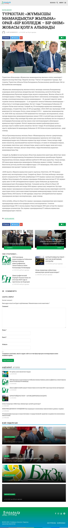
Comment (5, 306)
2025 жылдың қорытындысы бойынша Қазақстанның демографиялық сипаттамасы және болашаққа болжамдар (22, 262)
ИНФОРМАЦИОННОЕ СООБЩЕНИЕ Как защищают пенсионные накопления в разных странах (33, 409)
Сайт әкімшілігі (12, 32)
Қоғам (7, 456)
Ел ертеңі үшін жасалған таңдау (20, 372)
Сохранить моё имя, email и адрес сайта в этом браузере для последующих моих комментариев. (30, 354)
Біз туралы (51, 523)
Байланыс (61, 523)
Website (4, 344)
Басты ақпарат (7, 9)
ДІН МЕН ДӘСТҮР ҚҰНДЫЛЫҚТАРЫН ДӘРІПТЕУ (22, 458)
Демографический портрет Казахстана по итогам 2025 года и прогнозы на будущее (21, 278)
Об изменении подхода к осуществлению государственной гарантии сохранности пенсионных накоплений (33, 414)
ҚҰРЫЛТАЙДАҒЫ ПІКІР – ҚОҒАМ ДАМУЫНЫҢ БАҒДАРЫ (55, 259)
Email (4, 337)
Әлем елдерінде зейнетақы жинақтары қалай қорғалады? (47, 271)
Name (4, 330)
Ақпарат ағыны (10, 437)
